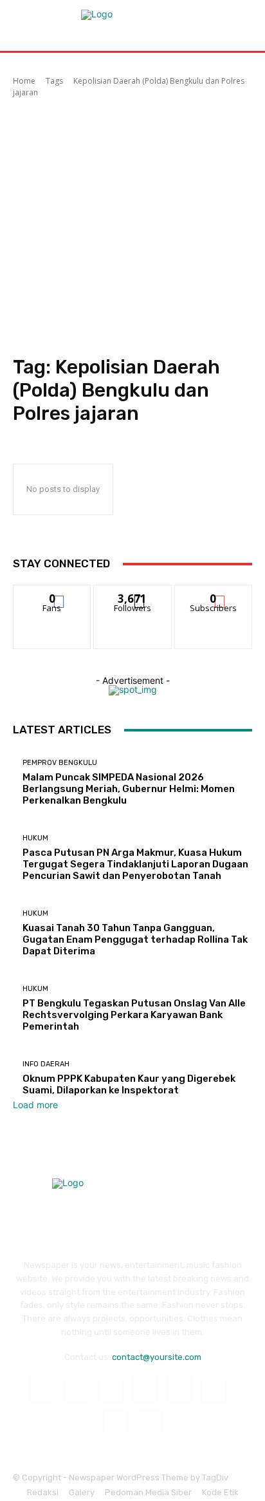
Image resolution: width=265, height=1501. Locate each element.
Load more (35, 1104)
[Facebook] (42, 1388)
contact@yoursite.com (156, 1357)
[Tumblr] (213, 1388)
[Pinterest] (145, 1388)
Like (52, 594)
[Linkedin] (110, 1388)
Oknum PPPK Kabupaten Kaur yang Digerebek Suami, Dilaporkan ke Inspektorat (129, 1084)
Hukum (35, 838)
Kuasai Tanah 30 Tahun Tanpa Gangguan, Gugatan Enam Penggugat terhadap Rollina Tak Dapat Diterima (135, 939)
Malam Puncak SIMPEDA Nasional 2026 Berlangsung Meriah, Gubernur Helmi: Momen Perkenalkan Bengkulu (129, 788)
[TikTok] (179, 1388)
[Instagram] (76, 1388)
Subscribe (213, 594)
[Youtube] (149, 1423)
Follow (133, 594)
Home (24, 80)
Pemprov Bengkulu (60, 762)
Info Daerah (46, 1064)
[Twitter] (115, 1423)
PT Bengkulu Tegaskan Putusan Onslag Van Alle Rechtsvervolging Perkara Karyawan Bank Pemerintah (134, 1014)
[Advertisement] (132, 228)
